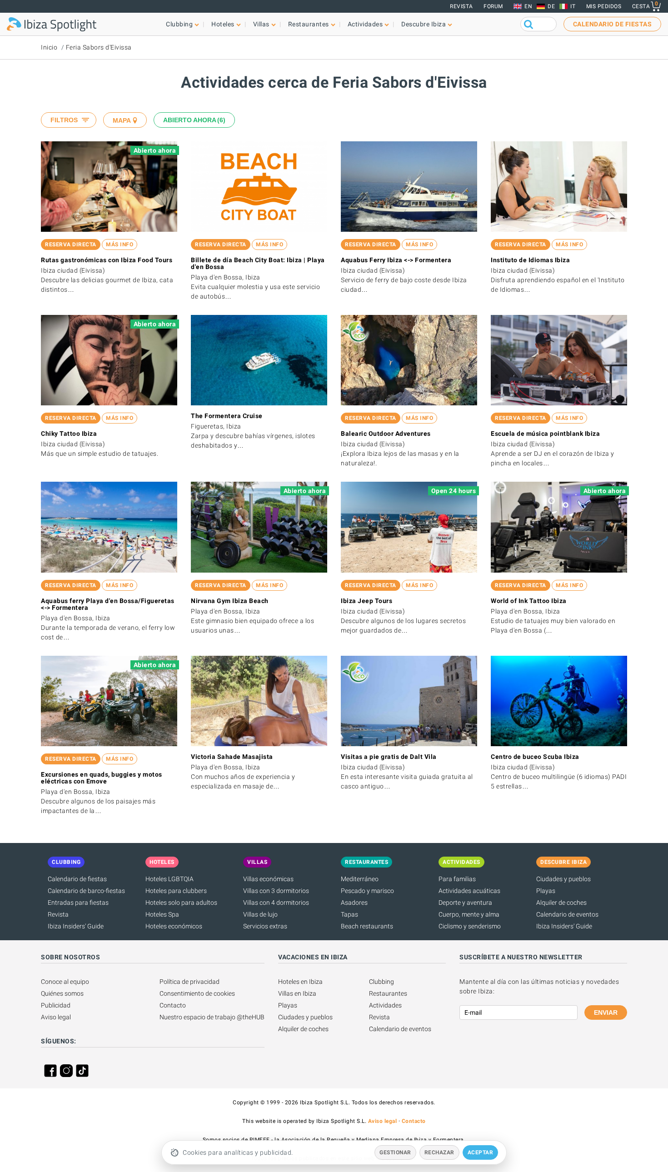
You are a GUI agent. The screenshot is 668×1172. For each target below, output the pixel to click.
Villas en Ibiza (297, 993)
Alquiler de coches (561, 902)
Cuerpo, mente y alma (469, 914)
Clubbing (381, 981)
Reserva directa (70, 244)
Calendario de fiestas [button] (612, 24)
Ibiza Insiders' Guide (76, 926)
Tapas (349, 914)
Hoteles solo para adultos (181, 902)
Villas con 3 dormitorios (276, 890)
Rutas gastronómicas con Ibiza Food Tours (106, 260)
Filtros (64, 120)
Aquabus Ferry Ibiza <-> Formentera (396, 260)
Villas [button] (261, 24)
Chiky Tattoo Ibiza (69, 433)
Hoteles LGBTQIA (169, 879)
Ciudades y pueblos (563, 879)
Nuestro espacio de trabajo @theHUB (212, 1017)
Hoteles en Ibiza (300, 981)
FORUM (493, 6)
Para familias (457, 879)
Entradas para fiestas (78, 902)
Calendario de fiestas (77, 879)
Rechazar (439, 1152)
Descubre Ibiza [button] (423, 24)
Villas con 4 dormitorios (276, 902)
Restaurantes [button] (308, 24)
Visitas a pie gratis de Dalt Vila (389, 756)
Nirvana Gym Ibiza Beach (230, 600)
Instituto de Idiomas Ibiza (530, 260)
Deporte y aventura (465, 902)
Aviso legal (56, 1017)
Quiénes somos (62, 993)
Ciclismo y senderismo (470, 926)
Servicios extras (265, 926)
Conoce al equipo (65, 981)
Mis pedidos (604, 6)
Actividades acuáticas (469, 890)
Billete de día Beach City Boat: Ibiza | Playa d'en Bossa (258, 263)
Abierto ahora (193, 120)
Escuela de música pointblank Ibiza (545, 433)
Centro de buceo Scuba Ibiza (535, 756)
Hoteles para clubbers (176, 890)
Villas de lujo (260, 914)
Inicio (49, 47)
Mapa (122, 120)
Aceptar (481, 1152)
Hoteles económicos (173, 926)
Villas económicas (268, 879)
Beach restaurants (367, 926)
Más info (119, 244)
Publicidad (55, 1005)
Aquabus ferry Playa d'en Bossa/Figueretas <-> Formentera (107, 604)
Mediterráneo (360, 879)
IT (572, 6)
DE (551, 6)
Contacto (173, 1005)
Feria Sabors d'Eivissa (99, 47)
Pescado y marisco (367, 890)
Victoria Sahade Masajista (232, 756)
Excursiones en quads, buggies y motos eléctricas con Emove (101, 778)
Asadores (354, 902)
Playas (545, 890)
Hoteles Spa (162, 914)
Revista (461, 6)
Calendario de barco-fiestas (86, 890)
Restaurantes (388, 993)
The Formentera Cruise (227, 415)
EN (528, 6)
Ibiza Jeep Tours (366, 600)
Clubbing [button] (179, 24)
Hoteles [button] (222, 24)
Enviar (606, 1012)
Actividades (385, 1005)
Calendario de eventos (567, 914)
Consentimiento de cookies (197, 993)
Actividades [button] (365, 24)
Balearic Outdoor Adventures (386, 433)
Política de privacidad (189, 981)
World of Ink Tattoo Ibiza (529, 600)
